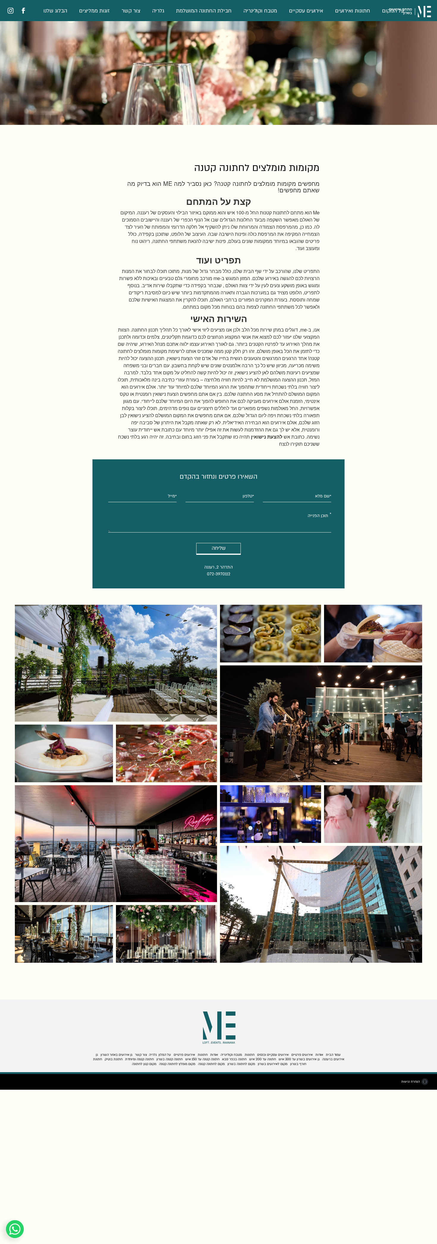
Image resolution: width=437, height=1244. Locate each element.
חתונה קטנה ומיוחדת (139, 1059)
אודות (319, 1055)
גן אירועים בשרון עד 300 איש (299, 1059)
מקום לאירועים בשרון (272, 1064)
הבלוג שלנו (55, 10)
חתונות (249, 1055)
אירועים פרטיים (302, 1055)
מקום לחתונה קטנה (211, 1064)
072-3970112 (218, 574)
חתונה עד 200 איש (262, 1059)
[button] (218, 12)
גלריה (158, 10)
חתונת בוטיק (113, 1059)
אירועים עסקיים (306, 10)
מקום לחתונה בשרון (241, 1064)
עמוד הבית (333, 1055)
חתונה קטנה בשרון (169, 1059)
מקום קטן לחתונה (144, 1064)
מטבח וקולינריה (260, 10)
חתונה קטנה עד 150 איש (202, 1059)
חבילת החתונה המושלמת (204, 10)
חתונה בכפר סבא (234, 1059)
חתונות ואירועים (352, 10)
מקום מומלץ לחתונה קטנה (177, 1064)
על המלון (164, 1055)
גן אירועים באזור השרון (116, 1055)
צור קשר (131, 10)
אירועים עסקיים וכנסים (273, 1055)
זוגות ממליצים (94, 10)
